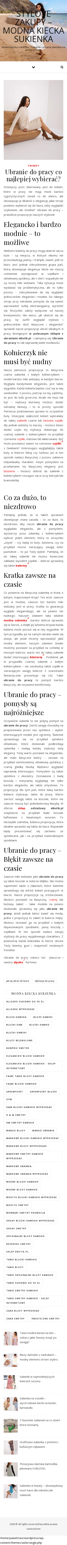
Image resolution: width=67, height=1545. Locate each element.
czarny (53, 899)
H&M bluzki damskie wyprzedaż (29, 1107)
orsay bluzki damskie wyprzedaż (30, 1220)
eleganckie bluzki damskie (25, 1055)
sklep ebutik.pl (17, 1251)
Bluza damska (16, 1017)
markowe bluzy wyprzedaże (26, 1146)
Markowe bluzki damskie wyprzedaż (32, 1138)
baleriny (21, 565)
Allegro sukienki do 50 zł (25, 1001)
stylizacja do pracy (44, 981)
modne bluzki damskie (22, 1181)
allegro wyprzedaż (20, 1009)
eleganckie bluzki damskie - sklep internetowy (31, 1066)
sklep (21, 808)
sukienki (22, 420)
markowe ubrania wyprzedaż (27, 1173)
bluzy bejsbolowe (19, 1040)
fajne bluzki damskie (21, 1083)
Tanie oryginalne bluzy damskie (30, 1275)
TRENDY (33, 165)
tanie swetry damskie (22, 1290)
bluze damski (43, 1017)
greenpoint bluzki (43, 1091)
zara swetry (15, 1318)
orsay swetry (16, 1228)
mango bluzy (15, 1130)
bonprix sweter (17, 1048)
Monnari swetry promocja (25, 1212)
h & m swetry (16, 1115)
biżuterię (36, 657)
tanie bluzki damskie (21, 1259)
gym (9, 1099)
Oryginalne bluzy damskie (25, 1236)
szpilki (21, 439)
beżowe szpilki (53, 420)
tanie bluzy (15, 1267)
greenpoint (14, 1091)
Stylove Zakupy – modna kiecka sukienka (33, 26)
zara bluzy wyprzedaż (22, 1310)
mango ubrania (43, 1130)
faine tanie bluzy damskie (25, 1076)
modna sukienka (15, 620)
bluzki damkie (39, 1024)
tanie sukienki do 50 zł (23, 1282)
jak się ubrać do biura (17, 981)
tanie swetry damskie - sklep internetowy (27, 1300)
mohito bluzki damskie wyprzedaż (31, 1197)
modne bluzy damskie (22, 1189)
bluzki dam (14, 1024)
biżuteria (9, 471)
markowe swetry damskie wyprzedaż (24, 1156)
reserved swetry (18, 1244)
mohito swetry (17, 1205)
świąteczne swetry (46, 1318)
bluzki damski (16, 1032)
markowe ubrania (19, 1166)
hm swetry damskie (20, 1122)
